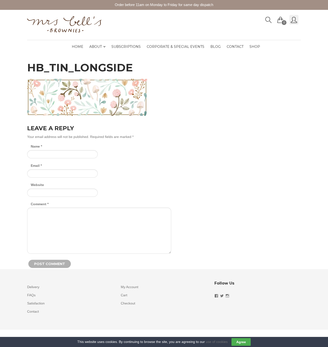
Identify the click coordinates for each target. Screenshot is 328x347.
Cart (124, 295)
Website (37, 185)
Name (36, 146)
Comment (40, 204)
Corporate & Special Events (175, 46)
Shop (254, 46)
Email (36, 165)
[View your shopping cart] (280, 19)
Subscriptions (126, 46)
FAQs (31, 295)
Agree (241, 342)
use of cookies (217, 342)
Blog (215, 46)
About (95, 46)
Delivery (33, 287)
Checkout (128, 303)
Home (77, 46)
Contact (235, 46)
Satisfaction (36, 303)
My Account (129, 287)
